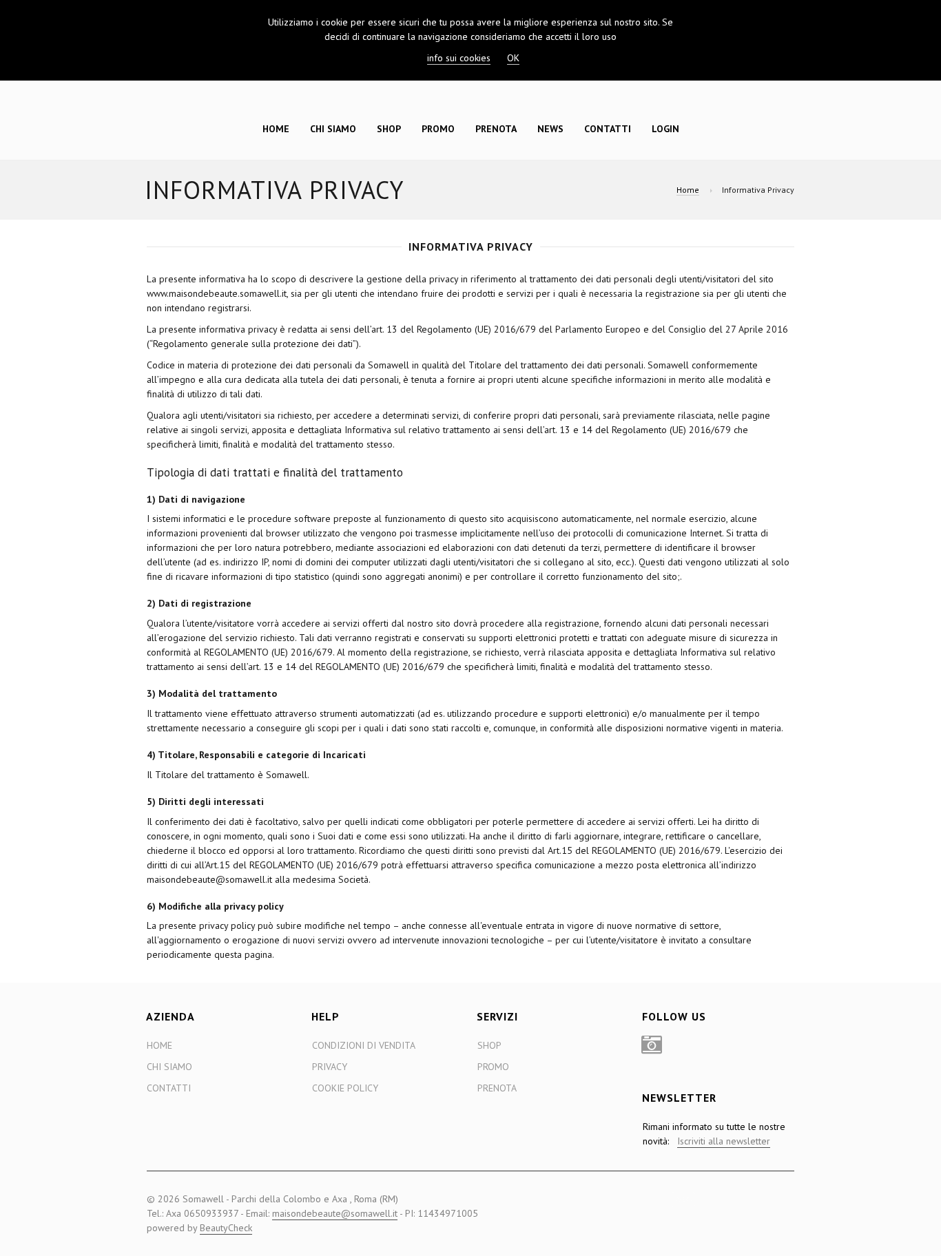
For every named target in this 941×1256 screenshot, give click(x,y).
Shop (389, 129)
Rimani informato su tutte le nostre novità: (714, 1133)
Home (275, 129)
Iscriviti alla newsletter (723, 1141)
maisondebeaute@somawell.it (334, 1213)
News (550, 129)
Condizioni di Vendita (363, 1045)
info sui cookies (458, 58)
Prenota (496, 129)
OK (513, 58)
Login (665, 129)
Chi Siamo (333, 129)
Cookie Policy (345, 1088)
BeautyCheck (226, 1228)
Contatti (607, 129)
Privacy (329, 1066)
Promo (438, 129)
